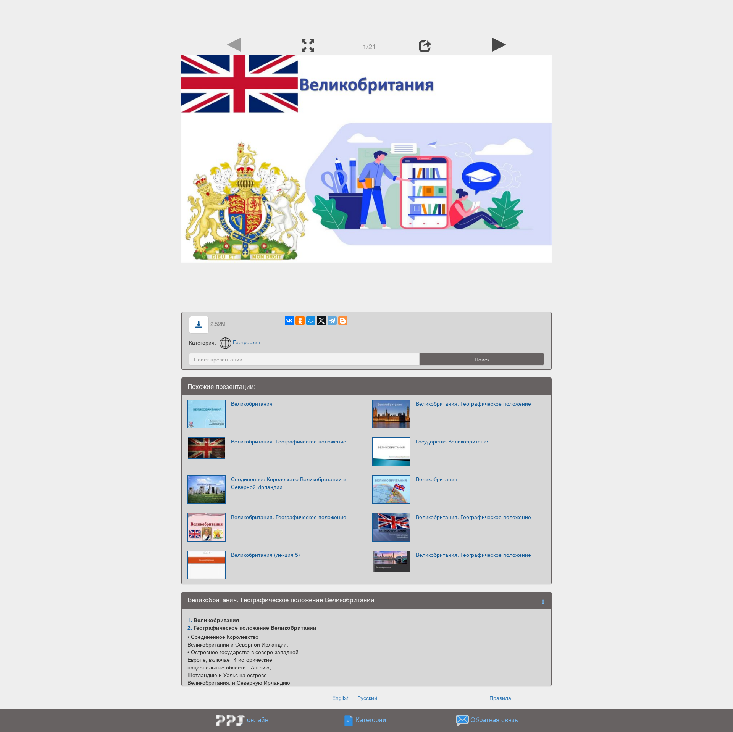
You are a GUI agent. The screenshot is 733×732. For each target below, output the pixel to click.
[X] (321, 320)
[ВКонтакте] (289, 320)
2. (189, 627)
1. (189, 620)
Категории (371, 719)
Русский (367, 697)
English (341, 697)
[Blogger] (342, 320)
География (246, 342)
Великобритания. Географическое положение (473, 403)
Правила (500, 697)
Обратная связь (494, 719)
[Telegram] (332, 320)
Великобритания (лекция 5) (265, 554)
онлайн (257, 719)
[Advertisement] (366, 17)
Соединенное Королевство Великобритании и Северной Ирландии (288, 482)
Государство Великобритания (453, 441)
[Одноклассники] (300, 320)
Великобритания (252, 403)
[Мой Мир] (310, 320)
